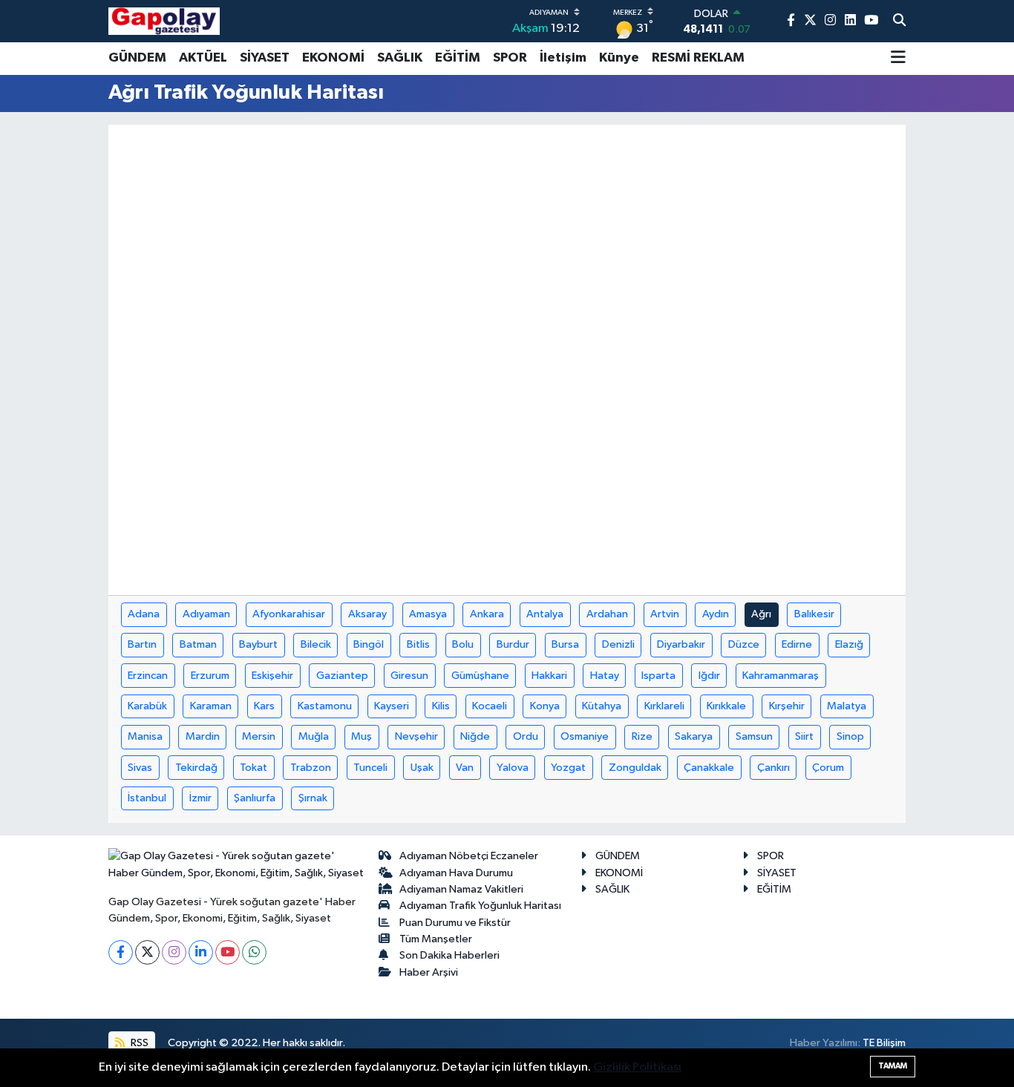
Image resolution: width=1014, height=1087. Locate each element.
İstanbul (147, 798)
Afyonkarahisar (288, 614)
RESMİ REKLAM (698, 58)
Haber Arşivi (428, 972)
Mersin (258, 736)
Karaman (211, 706)
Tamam (892, 1066)
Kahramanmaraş (780, 675)
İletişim (563, 58)
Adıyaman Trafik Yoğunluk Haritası (480, 905)
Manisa (145, 736)
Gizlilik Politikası (637, 1067)
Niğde (475, 736)
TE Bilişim (884, 1042)
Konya (545, 706)
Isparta (658, 675)
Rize (642, 736)
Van (465, 767)
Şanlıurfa (254, 798)
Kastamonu (325, 706)
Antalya (544, 614)
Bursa (565, 644)
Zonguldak (635, 767)
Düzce (743, 644)
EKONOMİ (333, 58)
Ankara (487, 614)
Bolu (463, 644)
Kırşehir (787, 706)
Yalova (513, 767)
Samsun (754, 736)
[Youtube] (227, 952)
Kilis (441, 706)
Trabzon (310, 767)
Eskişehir (272, 675)
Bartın (142, 644)
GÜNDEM (137, 58)
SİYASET (265, 58)
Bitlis (418, 644)
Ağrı (761, 614)
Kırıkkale (726, 706)
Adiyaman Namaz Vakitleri (461, 889)
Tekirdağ (196, 767)
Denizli (618, 644)
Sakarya (694, 736)
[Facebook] (120, 952)
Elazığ (849, 644)
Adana (144, 614)
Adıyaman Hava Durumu (456, 873)
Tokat (253, 767)
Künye (619, 58)
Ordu (525, 736)
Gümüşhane (480, 675)
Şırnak (312, 798)
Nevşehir (416, 736)
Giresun (409, 675)
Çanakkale (709, 767)
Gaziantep (342, 675)
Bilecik (316, 644)
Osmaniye (584, 736)
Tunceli (370, 767)
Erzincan (148, 675)
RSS (138, 1042)
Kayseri (391, 706)
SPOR (510, 58)
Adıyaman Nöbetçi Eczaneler (468, 855)
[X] (147, 952)
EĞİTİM (457, 58)
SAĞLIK (399, 58)
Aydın (715, 614)
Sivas (140, 767)
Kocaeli (489, 706)
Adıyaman (206, 614)
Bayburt (258, 644)
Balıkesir (814, 614)
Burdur (513, 644)
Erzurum (210, 675)
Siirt (804, 736)
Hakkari (549, 675)
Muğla (313, 736)
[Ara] (899, 21)
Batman (198, 644)
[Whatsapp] (254, 952)
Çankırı (773, 767)
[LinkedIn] (201, 952)
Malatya (846, 706)
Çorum (828, 767)
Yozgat (568, 767)
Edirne (797, 644)
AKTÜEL (203, 58)
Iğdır (709, 675)
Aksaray (367, 614)
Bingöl (368, 644)
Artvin (664, 614)
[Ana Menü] (898, 58)
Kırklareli (664, 706)
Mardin (203, 736)
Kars (264, 706)
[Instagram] (174, 952)
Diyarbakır (681, 644)
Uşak (422, 767)
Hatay (604, 675)
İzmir (200, 798)
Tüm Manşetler (435, 939)
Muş (361, 736)
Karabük (147, 706)
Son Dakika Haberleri (449, 955)
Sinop (850, 736)
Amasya (428, 614)
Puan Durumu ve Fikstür (455, 922)
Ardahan (607, 614)
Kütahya (601, 706)
